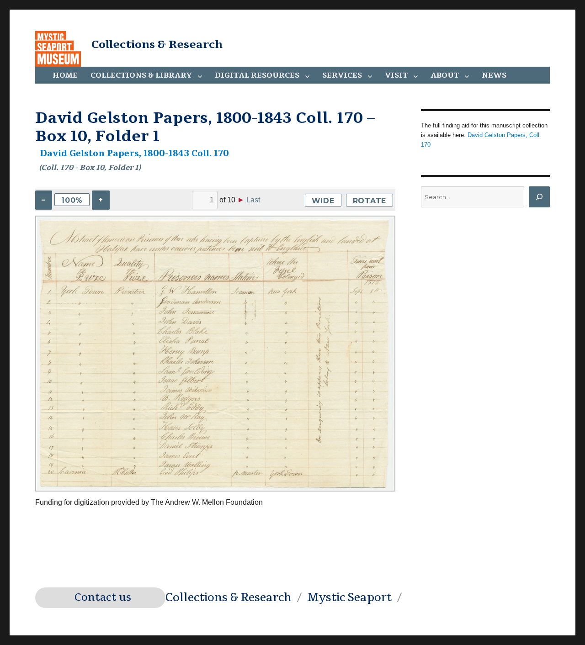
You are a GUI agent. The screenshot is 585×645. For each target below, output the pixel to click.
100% (72, 200)
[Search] (539, 196)
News (494, 75)
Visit (396, 75)
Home (65, 75)
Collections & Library (141, 75)
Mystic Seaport (349, 597)
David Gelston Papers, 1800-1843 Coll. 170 (134, 153)
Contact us (102, 597)
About (445, 75)
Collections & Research (157, 44)
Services (342, 75)
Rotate (370, 200)
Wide (323, 200)
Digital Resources (257, 75)
